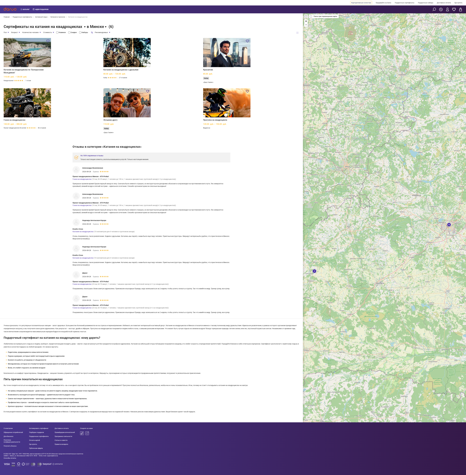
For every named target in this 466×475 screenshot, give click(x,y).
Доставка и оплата (444, 3)
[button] (314, 270)
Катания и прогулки (58, 17)
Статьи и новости (61, 440)
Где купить (458, 3)
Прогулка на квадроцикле (215, 120)
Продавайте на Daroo (383, 3)
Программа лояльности (63, 436)
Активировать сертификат (38, 428)
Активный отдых (41, 17)
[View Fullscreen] (306, 16)
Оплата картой (34, 440)
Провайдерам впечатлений (65, 432)
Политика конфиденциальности (12, 441)
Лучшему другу (110, 120)
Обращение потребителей (13, 432)
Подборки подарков (36, 432)
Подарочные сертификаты (404, 3)
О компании (8, 428)
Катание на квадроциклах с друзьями (120, 70)
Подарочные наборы (425, 3)
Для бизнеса (8, 436)
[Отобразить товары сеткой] (297, 33)
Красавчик (208, 70)
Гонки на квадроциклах (14, 120)
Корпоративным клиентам (361, 3)
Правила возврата (61, 444)
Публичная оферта (36, 448)
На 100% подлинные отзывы (91, 156)
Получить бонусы (10, 446)
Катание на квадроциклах (83, 232)
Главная (7, 17)
